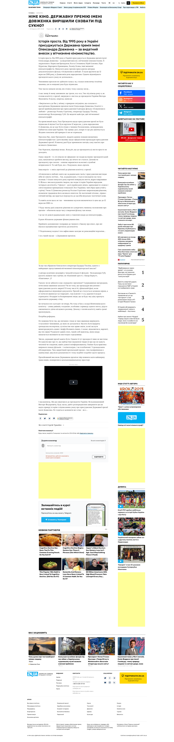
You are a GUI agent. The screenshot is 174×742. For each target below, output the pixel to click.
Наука (89, 703)
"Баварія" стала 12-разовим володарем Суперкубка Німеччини (129, 567)
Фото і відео (78, 3)
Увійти (123, 3)
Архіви (58, 677)
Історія (119, 706)
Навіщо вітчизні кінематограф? (130, 425)
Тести (104, 3)
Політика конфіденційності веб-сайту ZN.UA (134, 735)
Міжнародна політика (33, 706)
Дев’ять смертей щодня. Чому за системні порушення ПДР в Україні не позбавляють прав (128, 285)
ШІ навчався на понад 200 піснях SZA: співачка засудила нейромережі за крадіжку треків (126, 241)
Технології (90, 706)
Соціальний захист (63, 703)
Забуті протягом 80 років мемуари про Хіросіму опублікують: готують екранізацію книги (127, 228)
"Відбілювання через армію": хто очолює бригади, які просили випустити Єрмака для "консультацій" (127, 272)
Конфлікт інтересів (63, 709)
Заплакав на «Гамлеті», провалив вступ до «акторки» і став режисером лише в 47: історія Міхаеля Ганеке (127, 297)
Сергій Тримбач (51, 36)
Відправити (98, 457)
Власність (120, 714)
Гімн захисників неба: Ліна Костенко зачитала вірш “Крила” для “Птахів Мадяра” (127, 253)
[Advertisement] (73, 251)
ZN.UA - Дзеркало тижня (131, 138)
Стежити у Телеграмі (57, 520)
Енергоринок (31, 711)
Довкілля (90, 709)
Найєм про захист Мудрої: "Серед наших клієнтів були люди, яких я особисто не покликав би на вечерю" (128, 320)
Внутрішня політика (33, 703)
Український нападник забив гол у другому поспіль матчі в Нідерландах (131, 539)
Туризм (119, 711)
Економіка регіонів (33, 717)
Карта (58, 689)
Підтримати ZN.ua (138, 3)
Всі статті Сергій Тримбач (50, 425)
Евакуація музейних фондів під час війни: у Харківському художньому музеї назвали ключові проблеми (127, 188)
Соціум (119, 703)
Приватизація (31, 714)
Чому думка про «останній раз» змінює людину (127, 175)
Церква (89, 711)
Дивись (122, 487)
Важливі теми (34, 7)
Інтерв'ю (87, 3)
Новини (62, 3)
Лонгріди (96, 3)
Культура (90, 714)
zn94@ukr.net (77, 688)
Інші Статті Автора (127, 384)
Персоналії (60, 714)
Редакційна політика (62, 686)
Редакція (59, 680)
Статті (69, 3)
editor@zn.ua (76, 693)
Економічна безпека (63, 711)
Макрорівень (31, 709)
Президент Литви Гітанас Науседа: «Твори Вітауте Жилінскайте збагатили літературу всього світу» (128, 201)
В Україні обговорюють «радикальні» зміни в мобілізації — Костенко (127, 309)
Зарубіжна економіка (63, 706)
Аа (128, 3)
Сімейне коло (121, 709)
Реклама (59, 683)
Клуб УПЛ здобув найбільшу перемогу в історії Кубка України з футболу (131, 512)
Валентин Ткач (35, 664)
